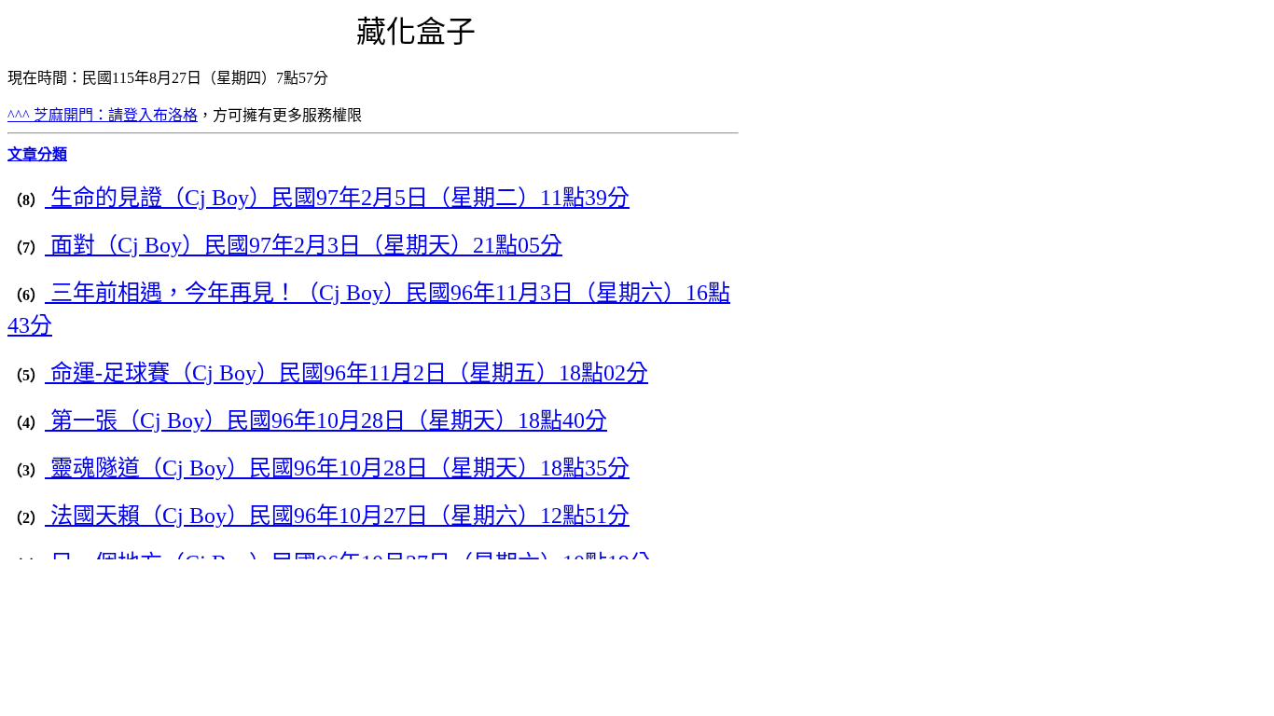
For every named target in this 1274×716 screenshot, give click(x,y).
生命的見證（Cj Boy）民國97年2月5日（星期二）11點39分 (337, 198)
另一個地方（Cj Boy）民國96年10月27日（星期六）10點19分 (348, 563)
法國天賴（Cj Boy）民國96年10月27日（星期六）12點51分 (337, 515)
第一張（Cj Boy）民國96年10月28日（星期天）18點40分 (326, 420)
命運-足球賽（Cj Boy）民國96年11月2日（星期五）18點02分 (346, 373)
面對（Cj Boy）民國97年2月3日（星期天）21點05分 (303, 245)
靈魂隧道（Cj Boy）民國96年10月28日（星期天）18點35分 (337, 468)
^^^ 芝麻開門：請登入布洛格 (102, 115)
